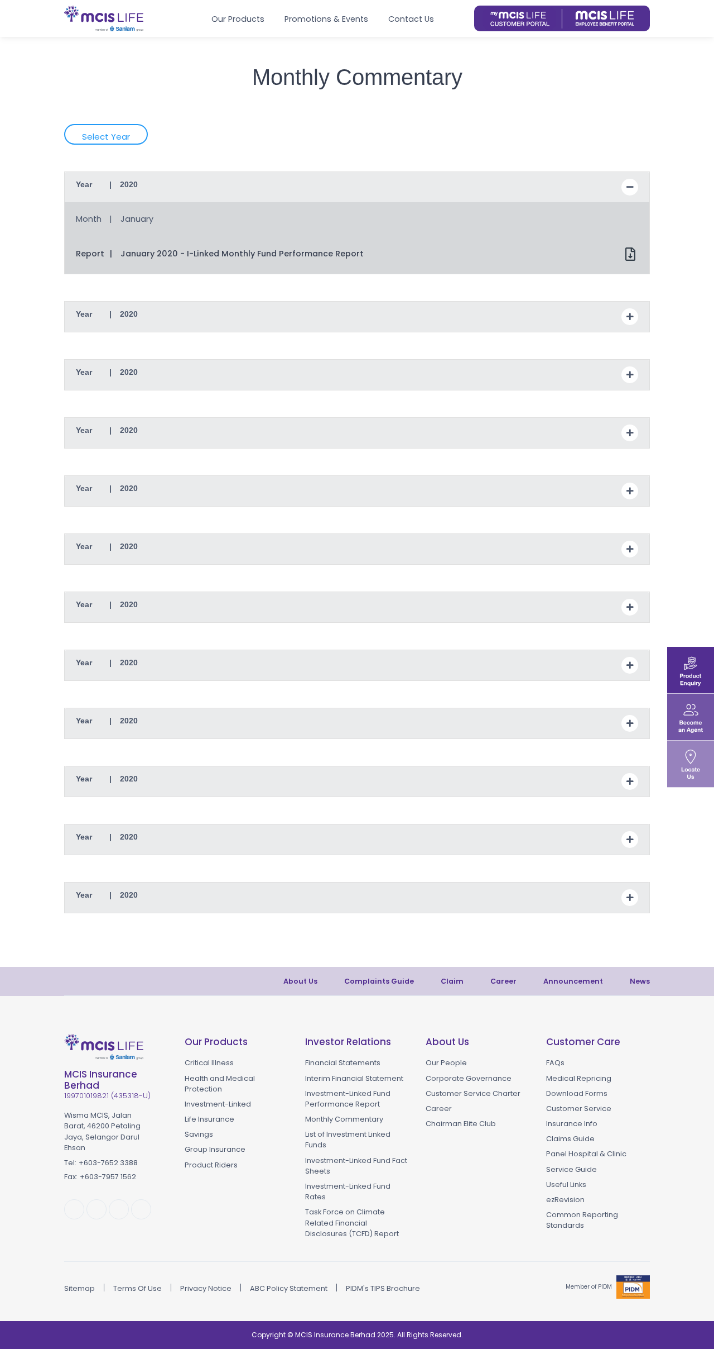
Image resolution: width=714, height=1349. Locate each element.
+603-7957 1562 (108, 1176)
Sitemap (79, 1288)
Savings (199, 1134)
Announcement (573, 981)
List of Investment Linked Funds (347, 1139)
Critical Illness (209, 1062)
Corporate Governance (469, 1078)
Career (503, 981)
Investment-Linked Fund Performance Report (347, 1099)
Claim (452, 981)
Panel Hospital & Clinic (586, 1154)
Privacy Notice (205, 1288)
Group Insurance (215, 1149)
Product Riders (211, 1165)
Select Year (106, 136)
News (640, 981)
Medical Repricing (578, 1078)
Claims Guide (570, 1138)
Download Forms (576, 1093)
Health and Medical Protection (220, 1084)
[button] (461, 18)
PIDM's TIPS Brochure (383, 1288)
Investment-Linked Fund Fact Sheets (356, 1166)
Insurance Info (571, 1123)
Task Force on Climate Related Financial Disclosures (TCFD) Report (352, 1222)
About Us (300, 981)
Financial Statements (342, 1062)
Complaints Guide (379, 981)
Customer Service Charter (473, 1093)
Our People (446, 1062)
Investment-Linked (218, 1104)
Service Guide (571, 1169)
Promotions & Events (326, 19)
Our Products (237, 19)
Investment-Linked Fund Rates (347, 1191)
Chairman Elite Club (461, 1123)
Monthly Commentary (344, 1119)
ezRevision (565, 1199)
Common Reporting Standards (582, 1220)
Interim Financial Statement (354, 1078)
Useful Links (566, 1184)
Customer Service (578, 1108)
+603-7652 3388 (108, 1162)
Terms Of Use (137, 1288)
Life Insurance (209, 1119)
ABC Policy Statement (288, 1288)
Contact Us (411, 19)
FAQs (555, 1062)
